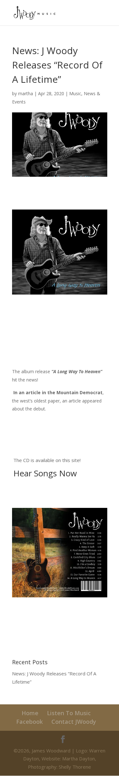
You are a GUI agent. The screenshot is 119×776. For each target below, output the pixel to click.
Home (30, 713)
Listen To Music (69, 713)
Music (75, 93)
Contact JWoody (73, 721)
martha (25, 93)
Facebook (29, 721)
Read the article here (34, 422)
